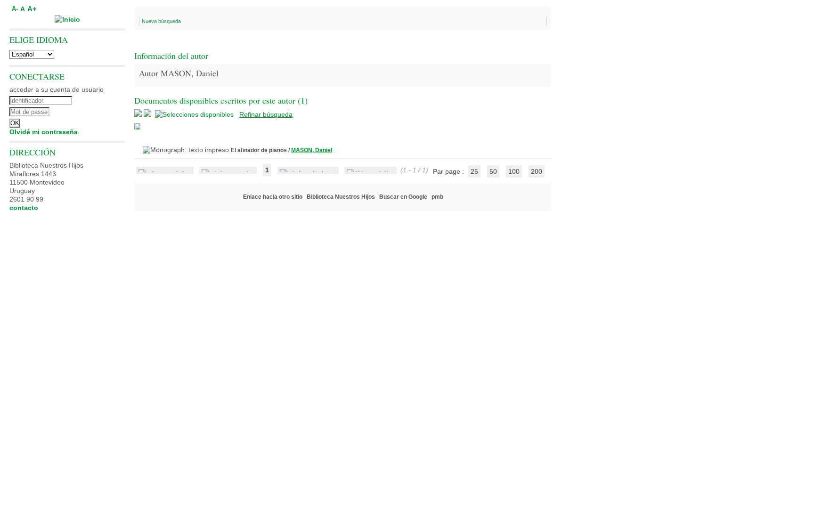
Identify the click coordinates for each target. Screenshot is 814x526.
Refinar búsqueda (266, 114)
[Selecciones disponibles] (195, 114)
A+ (32, 9)
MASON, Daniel (311, 150)
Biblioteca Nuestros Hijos (341, 197)
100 (514, 171)
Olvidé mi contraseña (43, 132)
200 (536, 171)
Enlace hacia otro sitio (272, 197)
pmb (437, 197)
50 (493, 171)
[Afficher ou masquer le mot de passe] (93, 110)
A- (15, 9)
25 (474, 171)
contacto (23, 207)
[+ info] (137, 126)
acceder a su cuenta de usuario (56, 89)
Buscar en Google (403, 197)
